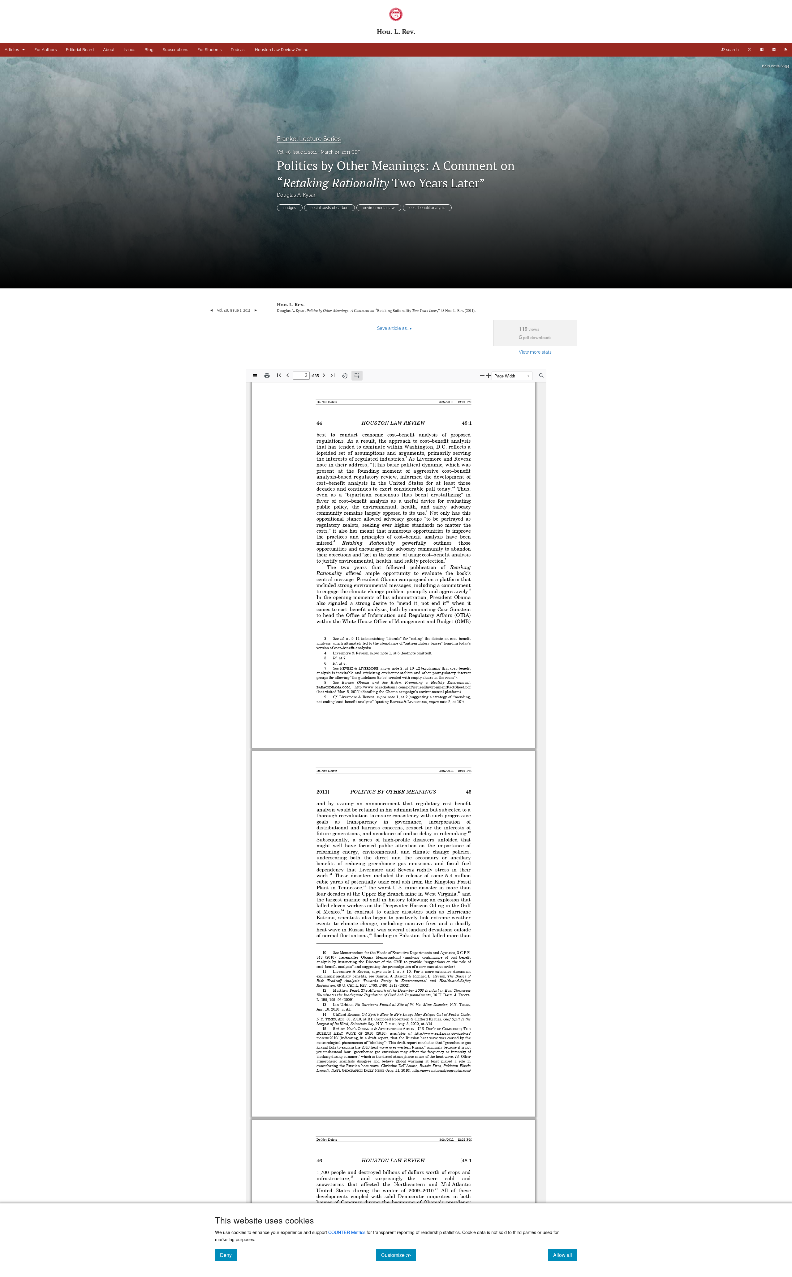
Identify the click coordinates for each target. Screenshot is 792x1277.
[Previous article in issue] (211, 310)
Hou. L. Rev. (291, 304)
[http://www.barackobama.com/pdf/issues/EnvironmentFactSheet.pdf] (413, 687)
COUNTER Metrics (346, 1232)
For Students (209, 49)
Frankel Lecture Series (309, 139)
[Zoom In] (488, 375)
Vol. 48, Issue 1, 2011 (297, 152)
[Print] (267, 376)
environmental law (379, 208)
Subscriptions (175, 49)
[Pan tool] (344, 376)
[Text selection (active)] (357, 376)
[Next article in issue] (256, 310)
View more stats (535, 352)
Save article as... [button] (394, 328)
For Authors (45, 49)
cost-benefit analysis (427, 208)
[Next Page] (324, 375)
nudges (289, 208)
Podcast (238, 49)
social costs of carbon (329, 208)
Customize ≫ (398, 1254)
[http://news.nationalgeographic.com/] (442, 1070)
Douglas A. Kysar (296, 195)
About (108, 49)
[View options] (255, 375)
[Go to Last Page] (332, 375)
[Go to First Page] (279, 375)
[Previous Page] (287, 375)
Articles (12, 49)
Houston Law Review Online (281, 49)
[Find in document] (541, 376)
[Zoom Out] (482, 375)
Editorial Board (80, 49)
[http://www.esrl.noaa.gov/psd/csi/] (443, 1033)
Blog (148, 49)
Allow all (565, 1254)
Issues (129, 49)
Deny (228, 1254)
